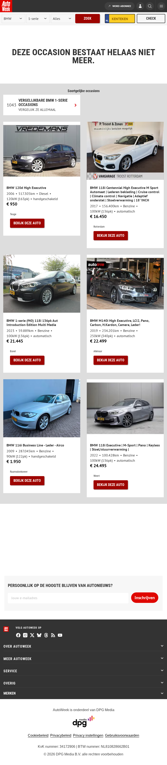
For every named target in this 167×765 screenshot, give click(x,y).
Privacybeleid (60, 735)
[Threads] (46, 636)
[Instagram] (25, 636)
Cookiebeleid (38, 735)
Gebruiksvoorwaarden (122, 735)
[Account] (140, 6)
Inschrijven (145, 597)
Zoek (87, 18)
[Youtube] (60, 636)
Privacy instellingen (88, 735)
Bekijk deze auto (27, 223)
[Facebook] (18, 636)
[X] (32, 636)
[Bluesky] (39, 636)
